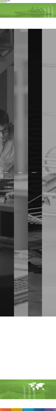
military (16, 350)
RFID (1, 2)
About (13, 2)
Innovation (4, 2)
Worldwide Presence (17, 2)
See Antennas (42, 330)
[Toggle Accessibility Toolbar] (55, 410)
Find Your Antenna (11, 352)
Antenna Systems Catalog (9, 2)
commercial (11, 350)
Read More (10, 394)
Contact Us (27, 2)
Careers (24, 2)
